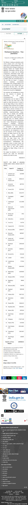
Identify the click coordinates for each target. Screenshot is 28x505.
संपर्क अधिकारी (5, 441)
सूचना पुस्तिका (5, 456)
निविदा (22, 492)
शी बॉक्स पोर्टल (5, 462)
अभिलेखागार (11, 494)
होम (2, 24)
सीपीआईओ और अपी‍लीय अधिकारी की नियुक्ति (11, 454)
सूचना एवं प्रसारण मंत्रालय (7, 467)
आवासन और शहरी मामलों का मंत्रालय (9, 477)
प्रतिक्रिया (17, 494)
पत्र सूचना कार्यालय (10, 11)
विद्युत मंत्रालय (5, 485)
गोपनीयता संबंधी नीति (18, 491)
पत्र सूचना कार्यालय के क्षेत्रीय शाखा (9, 435)
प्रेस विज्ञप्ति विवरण (15, 24)
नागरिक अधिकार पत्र (6, 450)
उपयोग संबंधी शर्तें (16, 492)
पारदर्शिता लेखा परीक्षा (6, 452)
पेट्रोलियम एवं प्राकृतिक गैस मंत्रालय (9, 483)
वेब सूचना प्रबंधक (6, 458)
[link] (14, 390)
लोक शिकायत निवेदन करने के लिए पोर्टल (10, 460)
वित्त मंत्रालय (5, 471)
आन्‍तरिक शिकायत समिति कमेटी (8, 439)
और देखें (25, 487)
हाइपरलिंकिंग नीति (9, 491)
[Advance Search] (17, 5)
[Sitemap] (14, 5)
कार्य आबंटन (5, 448)
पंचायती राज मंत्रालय (6, 481)
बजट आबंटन (5, 446)
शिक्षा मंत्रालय (5, 479)
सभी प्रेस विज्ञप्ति (8, 24)
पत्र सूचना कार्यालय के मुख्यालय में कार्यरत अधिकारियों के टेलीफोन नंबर (14, 430)
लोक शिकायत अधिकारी (7, 437)
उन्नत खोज (20, 21)
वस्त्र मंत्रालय (5, 469)
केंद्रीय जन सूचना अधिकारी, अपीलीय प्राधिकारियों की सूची (13, 443)
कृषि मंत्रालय (5, 473)
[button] (9, 5)
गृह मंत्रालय (5, 475)
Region (2, 0)
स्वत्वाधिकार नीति (8, 492)
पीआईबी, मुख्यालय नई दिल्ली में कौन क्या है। (10, 433)
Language (16, 0)
